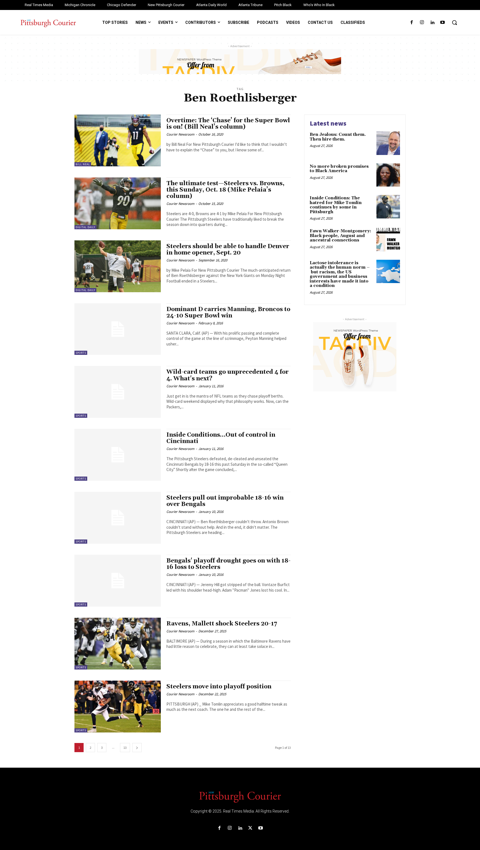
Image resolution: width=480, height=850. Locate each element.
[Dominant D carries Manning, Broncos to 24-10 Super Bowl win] (117, 329)
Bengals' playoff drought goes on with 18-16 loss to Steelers (228, 564)
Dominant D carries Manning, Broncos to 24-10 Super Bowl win (228, 312)
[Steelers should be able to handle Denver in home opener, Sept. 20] (117, 266)
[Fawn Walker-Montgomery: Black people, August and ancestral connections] (388, 239)
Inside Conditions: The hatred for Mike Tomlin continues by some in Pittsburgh (336, 205)
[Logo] (240, 796)
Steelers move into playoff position (218, 686)
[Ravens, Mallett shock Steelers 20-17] (117, 644)
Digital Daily (85, 227)
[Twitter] (250, 828)
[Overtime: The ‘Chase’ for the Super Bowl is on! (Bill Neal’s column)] (117, 140)
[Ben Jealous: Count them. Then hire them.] (388, 143)
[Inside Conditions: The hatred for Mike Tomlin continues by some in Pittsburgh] (388, 206)
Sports (81, 353)
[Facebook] (411, 22)
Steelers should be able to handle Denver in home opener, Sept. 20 (227, 249)
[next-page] (137, 747)
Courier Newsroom (180, 134)
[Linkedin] (432, 22)
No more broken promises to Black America (339, 169)
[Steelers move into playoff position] (117, 706)
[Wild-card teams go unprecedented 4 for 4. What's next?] (117, 392)
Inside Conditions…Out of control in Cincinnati (220, 438)
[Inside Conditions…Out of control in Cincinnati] (117, 455)
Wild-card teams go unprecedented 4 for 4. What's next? (227, 375)
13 (125, 747)
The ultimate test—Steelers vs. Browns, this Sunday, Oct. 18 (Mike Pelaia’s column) (225, 190)
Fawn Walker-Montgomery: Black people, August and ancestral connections (340, 235)
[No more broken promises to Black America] (388, 175)
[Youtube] (442, 22)
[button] (454, 22)
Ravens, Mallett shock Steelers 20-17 (221, 623)
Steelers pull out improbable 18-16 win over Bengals (225, 501)
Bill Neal (83, 164)
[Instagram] (422, 22)
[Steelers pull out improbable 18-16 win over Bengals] (117, 518)
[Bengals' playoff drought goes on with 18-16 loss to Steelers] (117, 581)
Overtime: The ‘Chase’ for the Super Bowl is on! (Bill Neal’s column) (228, 124)
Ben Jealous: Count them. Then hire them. (338, 137)
